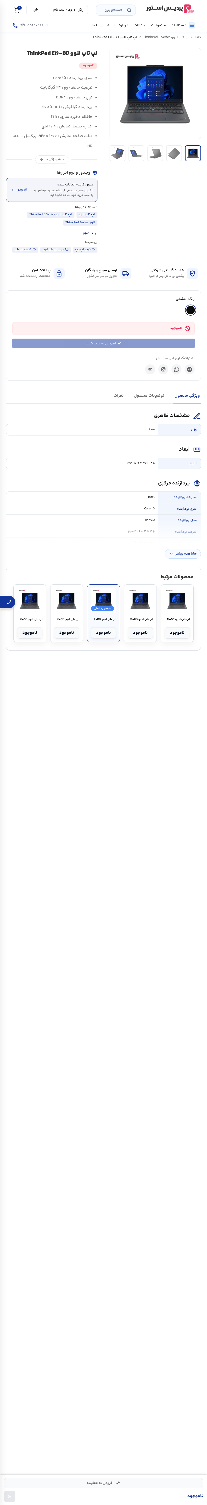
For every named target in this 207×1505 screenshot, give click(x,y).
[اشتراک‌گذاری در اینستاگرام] (163, 369)
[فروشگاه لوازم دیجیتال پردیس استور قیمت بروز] (169, 9)
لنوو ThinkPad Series (80, 222)
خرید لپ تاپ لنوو (53, 249)
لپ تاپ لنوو (87, 214)
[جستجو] (129, 10)
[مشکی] (190, 310)
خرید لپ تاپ (83, 249)
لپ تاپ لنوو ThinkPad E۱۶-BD (103, 619)
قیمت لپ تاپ (23, 249)
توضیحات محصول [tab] (149, 396)
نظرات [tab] (119, 396)
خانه (198, 37)
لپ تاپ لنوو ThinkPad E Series (166, 37)
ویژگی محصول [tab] (187, 396)
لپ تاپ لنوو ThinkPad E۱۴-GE (66, 619)
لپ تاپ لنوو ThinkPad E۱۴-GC (177, 619)
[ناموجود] (9, 1496)
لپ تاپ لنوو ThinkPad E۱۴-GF (29, 619)
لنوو (86, 233)
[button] (155, 93)
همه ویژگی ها (51, 159)
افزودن (18, 190)
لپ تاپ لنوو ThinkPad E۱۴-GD (140, 619)
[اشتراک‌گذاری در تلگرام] (190, 369)
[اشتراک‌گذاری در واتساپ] (176, 369)
